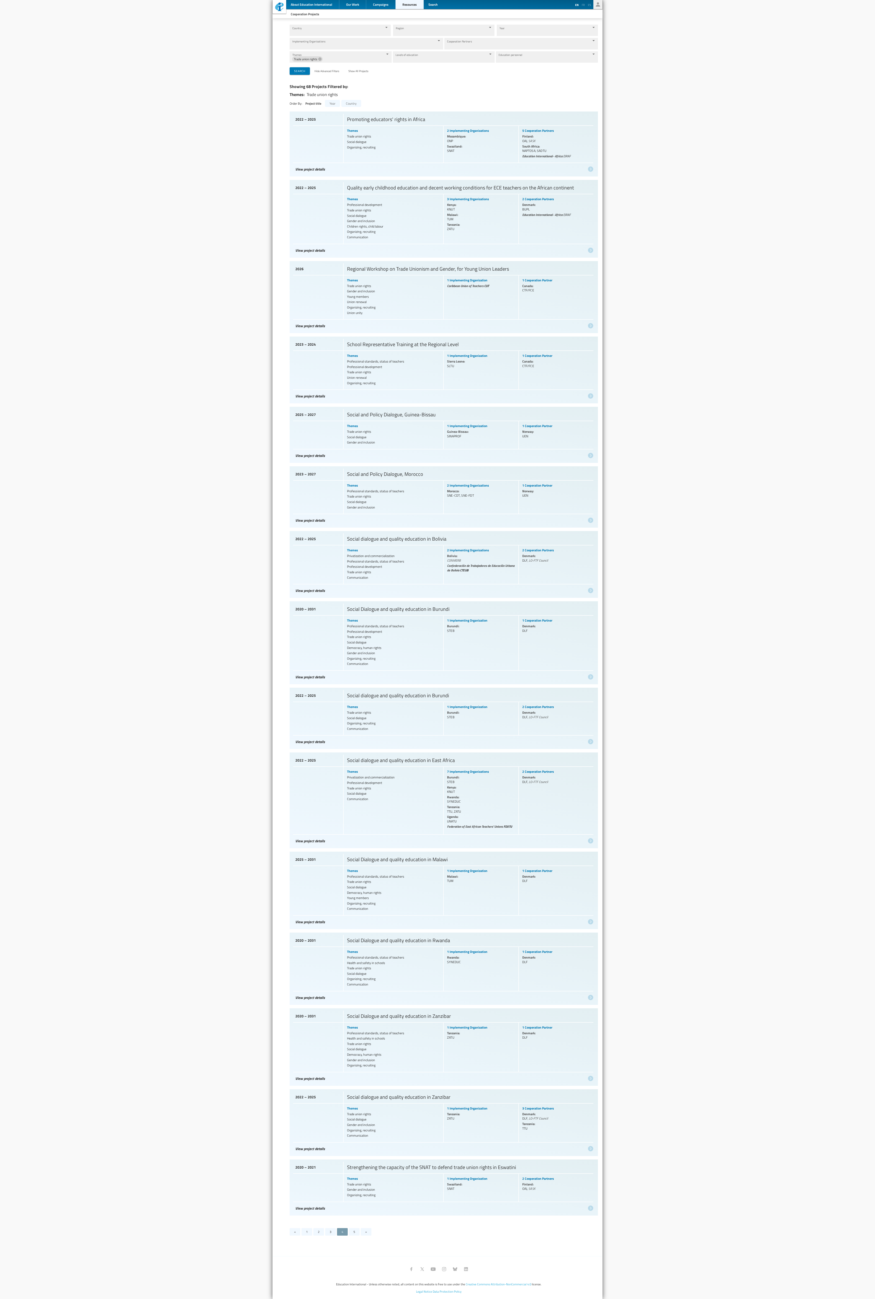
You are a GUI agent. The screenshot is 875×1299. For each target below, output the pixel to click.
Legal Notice (424, 1291)
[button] (307, 59)
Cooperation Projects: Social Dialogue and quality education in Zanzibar (443, 1046)
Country (297, 28)
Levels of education (407, 55)
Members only (597, 4)
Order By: (296, 103)
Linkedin (466, 1269)
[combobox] (336, 32)
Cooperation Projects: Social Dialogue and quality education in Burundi (443, 642)
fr (583, 5)
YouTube (433, 1269)
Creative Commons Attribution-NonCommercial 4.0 (498, 1284)
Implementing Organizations (308, 41)
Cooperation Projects (305, 14)
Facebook (411, 1269)
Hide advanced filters (326, 71)
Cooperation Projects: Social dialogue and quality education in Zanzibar (443, 1121)
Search (299, 71)
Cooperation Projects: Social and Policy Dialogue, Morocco (443, 496)
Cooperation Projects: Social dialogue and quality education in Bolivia (443, 563)
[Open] (386, 27)
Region (400, 28)
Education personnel (510, 55)
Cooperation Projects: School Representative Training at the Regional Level (443, 369)
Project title (313, 103)
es (589, 5)
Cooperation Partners (459, 41)
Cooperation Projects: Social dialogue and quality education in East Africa (443, 799)
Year (502, 28)
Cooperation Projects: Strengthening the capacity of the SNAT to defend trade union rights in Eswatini (443, 1186)
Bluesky (455, 1269)
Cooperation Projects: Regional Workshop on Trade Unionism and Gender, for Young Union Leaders (443, 296)
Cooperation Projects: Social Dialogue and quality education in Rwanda (443, 967)
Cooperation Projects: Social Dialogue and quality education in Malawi (443, 889)
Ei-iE (279, 7)
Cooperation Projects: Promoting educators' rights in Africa (443, 143)
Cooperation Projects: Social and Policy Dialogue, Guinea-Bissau (443, 433)
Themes (296, 55)
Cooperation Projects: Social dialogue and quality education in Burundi (443, 717)
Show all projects (358, 71)
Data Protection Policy (447, 1291)
